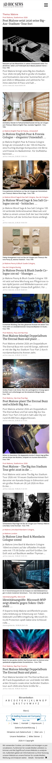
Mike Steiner (34, 736)
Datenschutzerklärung (25, 727)
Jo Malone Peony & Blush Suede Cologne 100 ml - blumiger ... (25, 272)
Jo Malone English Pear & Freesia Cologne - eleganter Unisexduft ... (24, 136)
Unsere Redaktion (18, 736)
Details (31, 757)
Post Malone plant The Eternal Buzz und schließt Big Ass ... (25, 403)
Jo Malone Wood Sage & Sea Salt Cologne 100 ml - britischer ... (26, 202)
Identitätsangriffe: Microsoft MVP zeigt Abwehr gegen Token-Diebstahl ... (24, 603)
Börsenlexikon (26, 697)
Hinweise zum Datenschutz (19, 732)
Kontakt (24, 723)
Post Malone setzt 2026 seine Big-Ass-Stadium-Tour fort (24, 22)
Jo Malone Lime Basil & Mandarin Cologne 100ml (24, 538)
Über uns (38, 732)
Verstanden (39, 757)
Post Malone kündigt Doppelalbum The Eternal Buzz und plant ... (25, 337)
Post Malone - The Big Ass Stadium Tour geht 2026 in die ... (25, 468)
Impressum (36, 723)
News (15, 723)
